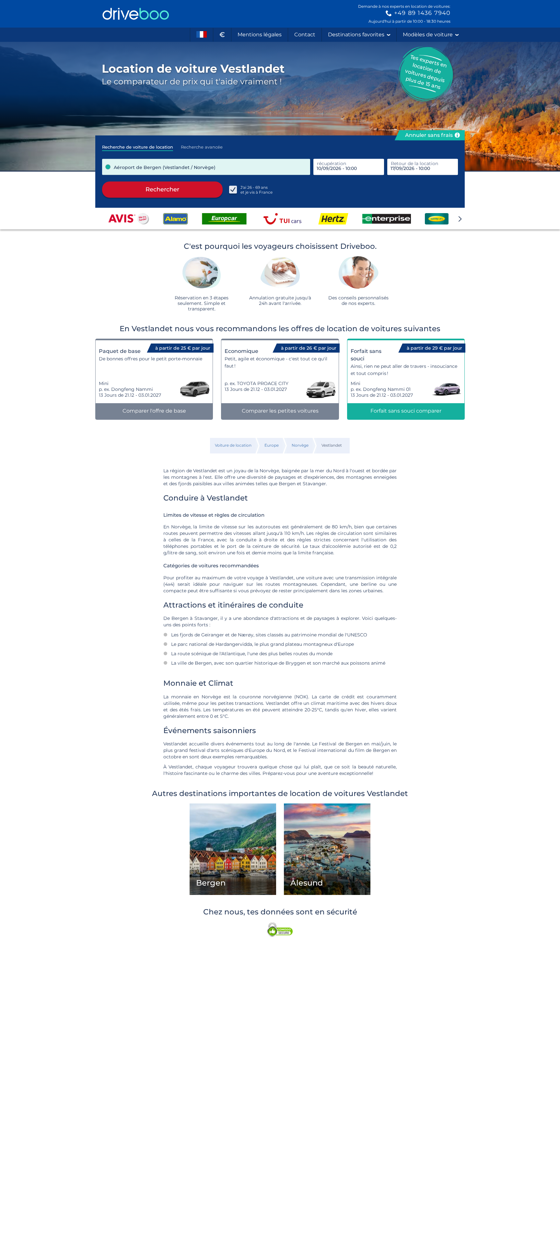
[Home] (136, 13)
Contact (304, 34)
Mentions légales (260, 34)
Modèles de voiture (428, 34)
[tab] (137, 145)
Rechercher (162, 189)
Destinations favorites (356, 34)
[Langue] (201, 35)
